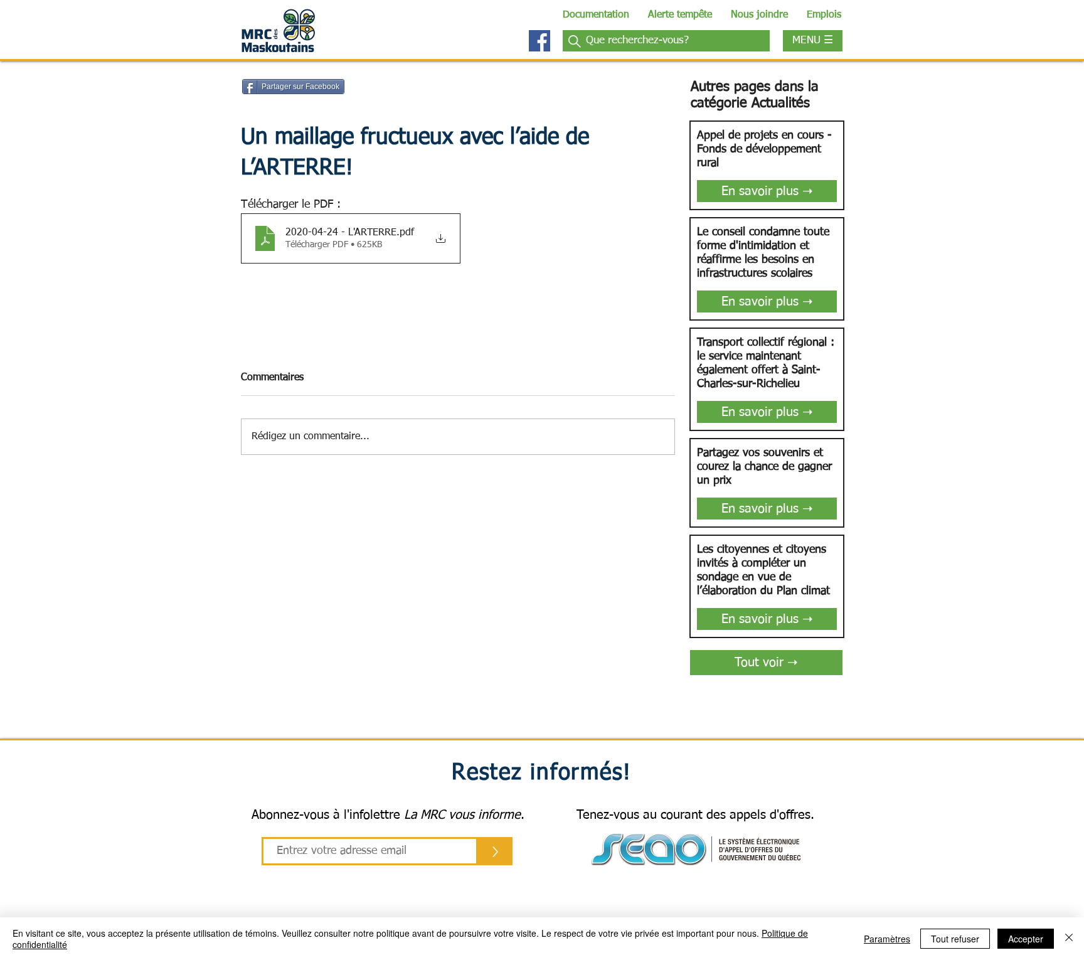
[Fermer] (1068, 938)
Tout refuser (955, 938)
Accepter (1025, 938)
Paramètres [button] (887, 938)
